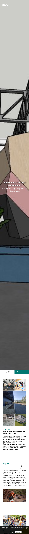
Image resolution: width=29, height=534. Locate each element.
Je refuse (11, 532)
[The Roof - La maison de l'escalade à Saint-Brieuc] (6, 5)
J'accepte (18, 532)
